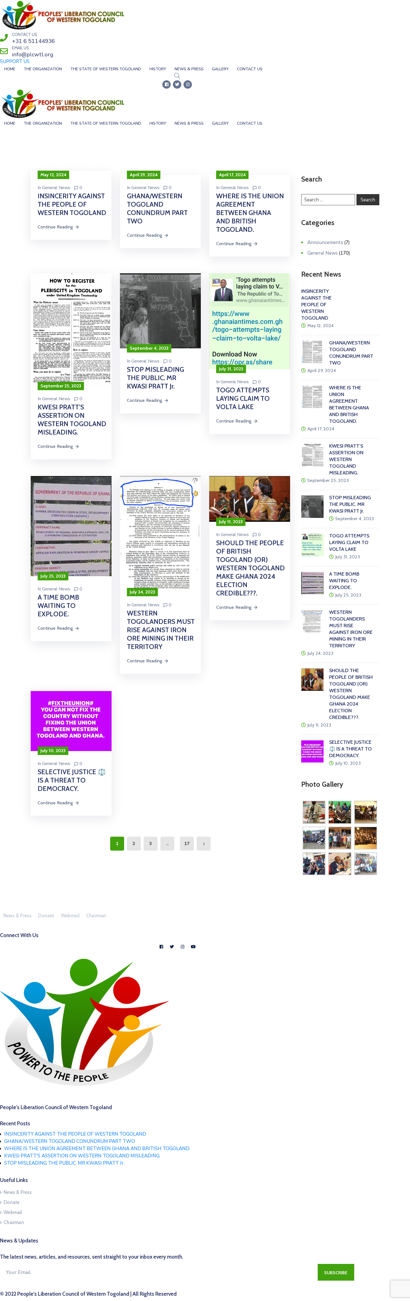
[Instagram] (188, 84)
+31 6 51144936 (33, 41)
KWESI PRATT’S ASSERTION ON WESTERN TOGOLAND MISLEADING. (72, 419)
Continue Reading (55, 227)
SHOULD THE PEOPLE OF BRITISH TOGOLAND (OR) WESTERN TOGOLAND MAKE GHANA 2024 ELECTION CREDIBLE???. (250, 568)
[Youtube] (193, 946)
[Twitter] (177, 84)
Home (9, 69)
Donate (46, 915)
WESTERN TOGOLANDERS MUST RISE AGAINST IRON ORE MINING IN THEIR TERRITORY (161, 630)
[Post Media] (71, 329)
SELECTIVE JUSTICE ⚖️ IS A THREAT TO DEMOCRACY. (72, 780)
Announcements (325, 242)
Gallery (220, 69)
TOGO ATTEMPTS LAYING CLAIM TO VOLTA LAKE (243, 398)
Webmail (70, 915)
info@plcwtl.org (32, 54)
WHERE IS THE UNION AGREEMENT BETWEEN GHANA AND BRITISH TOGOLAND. (250, 212)
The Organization (43, 69)
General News (56, 188)
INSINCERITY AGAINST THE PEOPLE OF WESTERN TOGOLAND (72, 204)
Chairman (96, 915)
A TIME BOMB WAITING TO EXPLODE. (58, 605)
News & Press (189, 69)
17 (187, 844)
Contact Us (249, 69)
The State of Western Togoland (105, 69)
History (157, 69)
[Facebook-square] (166, 84)
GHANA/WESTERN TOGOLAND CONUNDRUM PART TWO (157, 208)
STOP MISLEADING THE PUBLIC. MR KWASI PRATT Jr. (155, 377)
